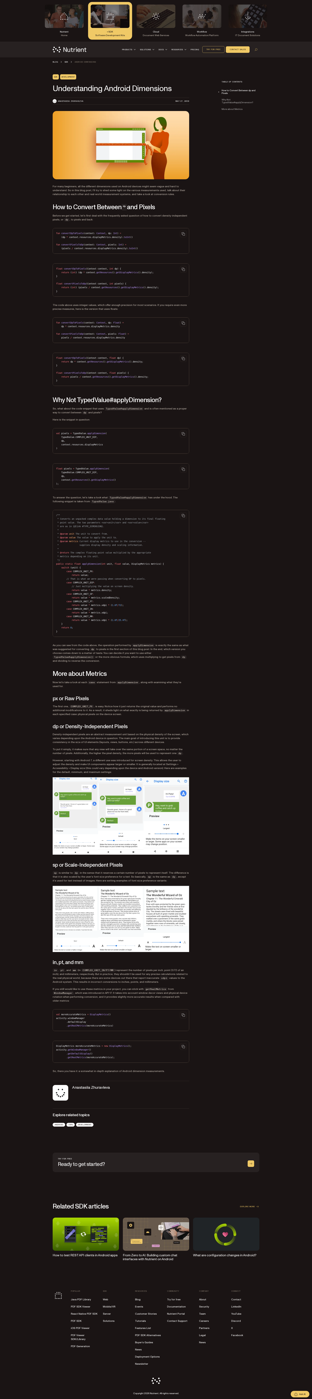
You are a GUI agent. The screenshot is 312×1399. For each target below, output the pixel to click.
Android (59, 1125)
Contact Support (177, 1321)
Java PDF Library (81, 1299)
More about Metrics (232, 109)
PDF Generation (80, 1346)
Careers (204, 1321)
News (138, 1349)
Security (204, 1306)
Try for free (213, 49)
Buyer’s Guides (144, 1342)
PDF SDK (76, 1321)
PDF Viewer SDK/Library (78, 1337)
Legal (202, 1335)
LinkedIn (236, 1306)
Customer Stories (146, 1314)
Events (139, 1306)
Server (107, 1314)
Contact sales (238, 49)
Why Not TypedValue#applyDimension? (237, 101)
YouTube (236, 1314)
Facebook (237, 1335)
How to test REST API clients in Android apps (85, 1255)
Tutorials (140, 1321)
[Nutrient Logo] (69, 50)
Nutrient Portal (176, 1314)
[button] (129, 49)
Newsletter (141, 1364)
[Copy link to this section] (48, 207)
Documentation (176, 1306)
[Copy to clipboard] (183, 234)
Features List (143, 1328)
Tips (70, 1125)
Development (85, 1125)
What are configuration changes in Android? (224, 1255)
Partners (204, 1328)
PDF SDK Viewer (80, 1306)
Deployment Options (147, 1357)
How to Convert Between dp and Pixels (238, 92)
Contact (236, 1299)
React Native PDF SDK (84, 1314)
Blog (138, 1299)
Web (105, 1299)
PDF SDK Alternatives (148, 1335)
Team (202, 1314)
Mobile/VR (109, 1306)
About (202, 1299)
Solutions (109, 1321)
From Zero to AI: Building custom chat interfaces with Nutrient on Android (150, 1257)
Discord (236, 1321)
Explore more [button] (247, 1207)
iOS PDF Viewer (80, 1328)
